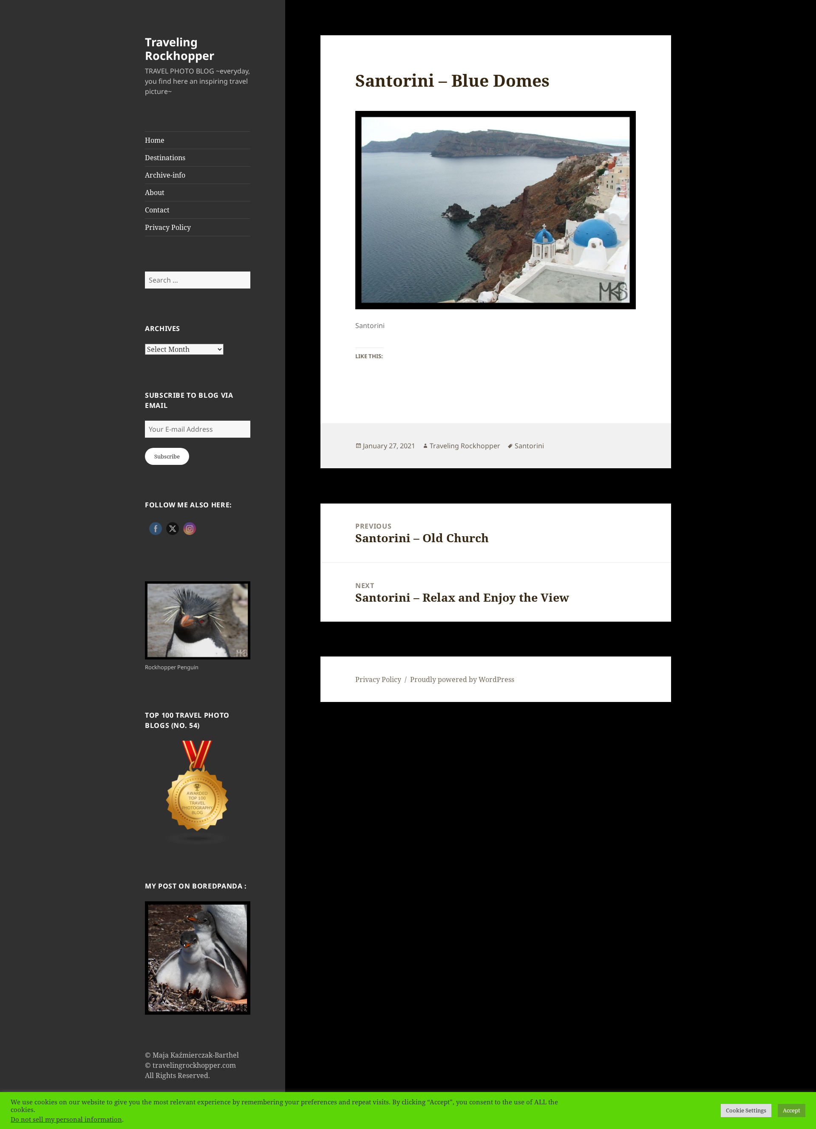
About (154, 192)
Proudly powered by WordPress (462, 679)
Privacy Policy (168, 227)
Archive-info (165, 175)
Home (154, 140)
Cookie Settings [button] (746, 1110)
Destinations (165, 157)
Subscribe (167, 456)
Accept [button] (791, 1110)
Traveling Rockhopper (179, 48)
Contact (157, 210)
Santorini (529, 445)
